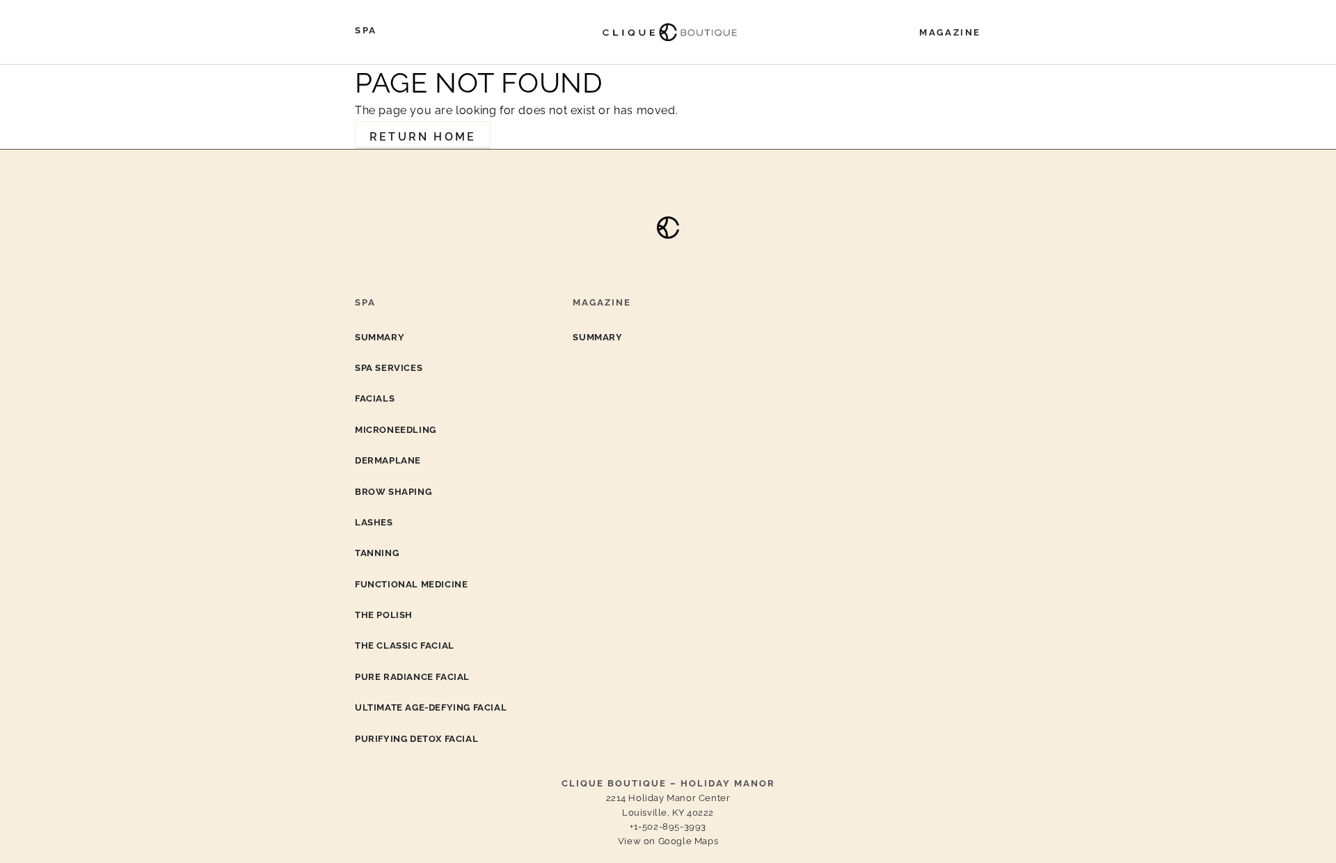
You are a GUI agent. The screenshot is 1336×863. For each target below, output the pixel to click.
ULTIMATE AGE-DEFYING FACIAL (431, 707)
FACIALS (375, 398)
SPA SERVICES (388, 368)
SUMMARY (379, 337)
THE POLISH (384, 615)
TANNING (377, 553)
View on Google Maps (668, 841)
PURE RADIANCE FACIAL (412, 677)
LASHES (374, 522)
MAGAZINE (950, 32)
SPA (366, 30)
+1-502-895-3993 (668, 826)
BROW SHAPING (393, 491)
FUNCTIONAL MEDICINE (411, 584)
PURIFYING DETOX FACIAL (416, 739)
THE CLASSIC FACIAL (404, 645)
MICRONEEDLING (395, 430)
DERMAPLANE (388, 460)
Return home (422, 136)
